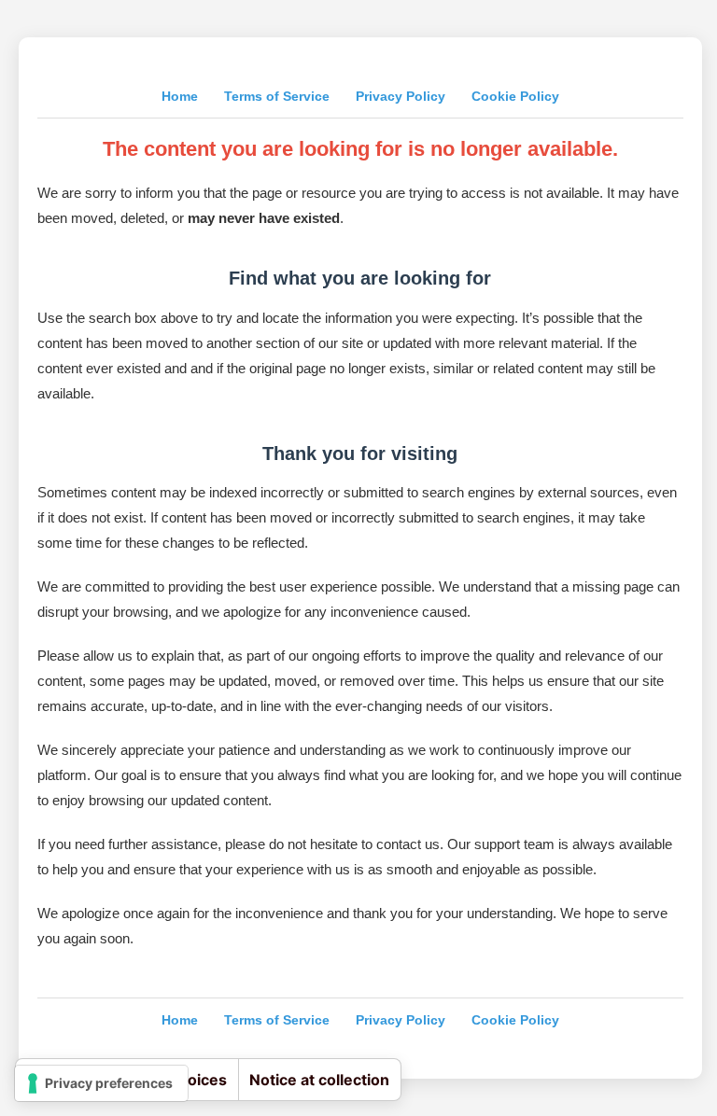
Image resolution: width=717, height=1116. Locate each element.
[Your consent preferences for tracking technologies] (101, 1083)
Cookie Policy (515, 96)
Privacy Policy (400, 96)
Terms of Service (277, 96)
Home (180, 96)
